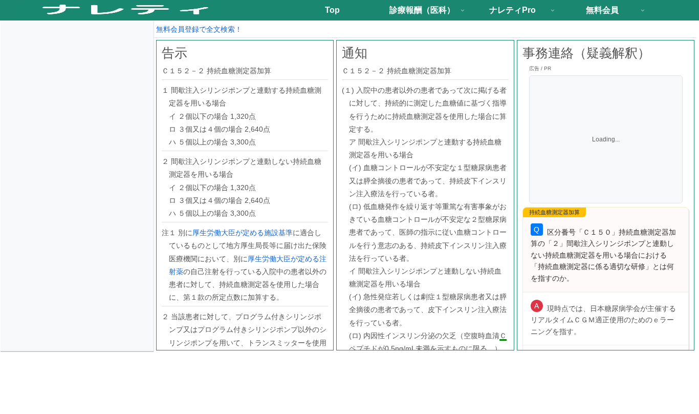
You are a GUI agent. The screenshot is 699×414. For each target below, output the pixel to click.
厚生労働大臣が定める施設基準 (242, 233)
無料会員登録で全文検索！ (199, 29)
